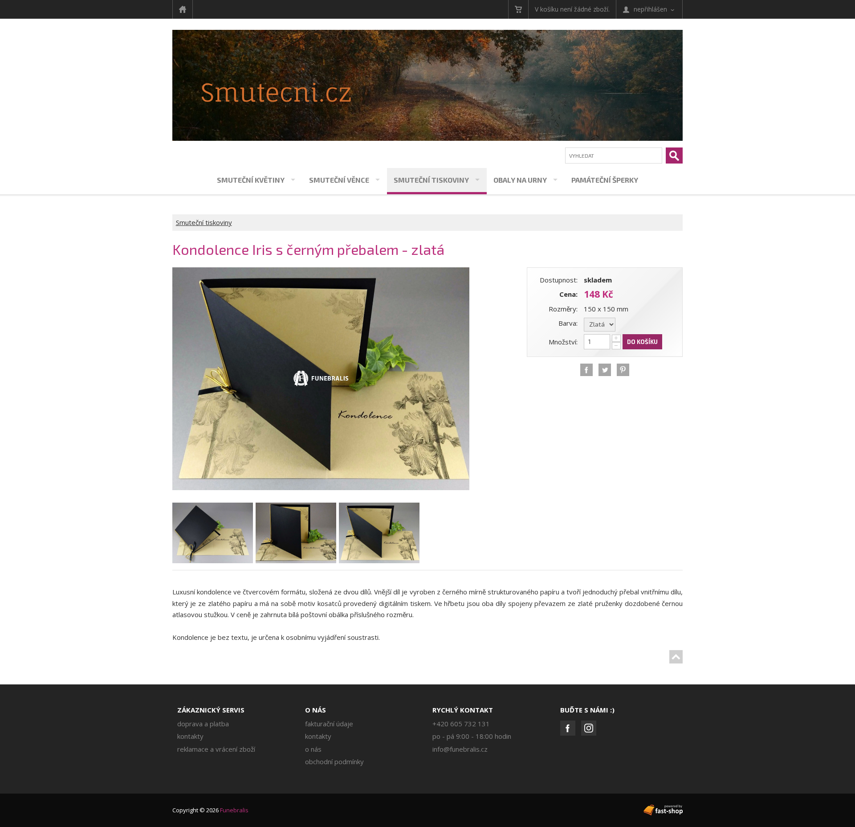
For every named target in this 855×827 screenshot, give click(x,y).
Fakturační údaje (329, 723)
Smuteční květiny (251, 180)
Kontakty (190, 736)
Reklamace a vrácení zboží (216, 749)
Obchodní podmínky (334, 761)
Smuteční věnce (339, 180)
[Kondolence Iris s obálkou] (320, 272)
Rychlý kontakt (462, 709)
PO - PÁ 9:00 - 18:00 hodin (471, 736)
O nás (315, 709)
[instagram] (588, 728)
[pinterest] (623, 370)
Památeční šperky (604, 180)
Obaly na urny (520, 180)
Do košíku (642, 341)
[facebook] (586, 370)
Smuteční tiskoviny (431, 180)
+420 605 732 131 (461, 723)
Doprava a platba (203, 723)
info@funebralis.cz (460, 749)
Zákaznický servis (210, 709)
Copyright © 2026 (210, 810)
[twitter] (604, 370)
